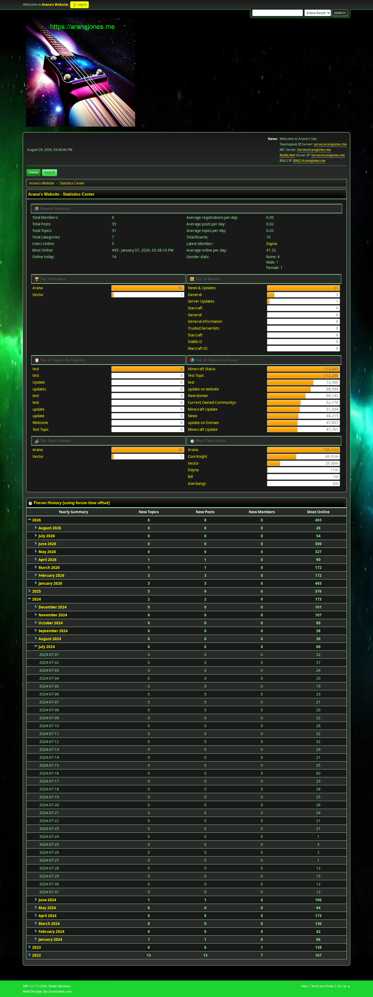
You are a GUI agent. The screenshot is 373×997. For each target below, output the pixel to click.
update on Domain (203, 422)
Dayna (271, 243)
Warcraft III (198, 348)
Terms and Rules (322, 986)
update (38, 409)
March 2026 (49, 567)
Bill (190, 476)
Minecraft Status (201, 368)
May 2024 (47, 907)
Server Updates (201, 301)
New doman (198, 395)
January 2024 (50, 939)
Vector (38, 294)
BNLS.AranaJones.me (309, 160)
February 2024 (51, 931)
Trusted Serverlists (203, 328)
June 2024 (47, 899)
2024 (36, 599)
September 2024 (53, 630)
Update (38, 382)
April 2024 (48, 915)
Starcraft (195, 308)
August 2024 (50, 638)
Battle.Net (287, 155)
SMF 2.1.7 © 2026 (35, 986)
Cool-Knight (197, 456)
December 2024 (53, 607)
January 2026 (50, 583)
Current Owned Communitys (212, 402)
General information (205, 321)
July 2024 (47, 646)
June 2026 (47, 543)
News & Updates (202, 287)
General (195, 294)
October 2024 (51, 622)
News (192, 415)
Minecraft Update (203, 409)
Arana (37, 287)
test (35, 368)
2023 (36, 947)
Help (304, 986)
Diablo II (195, 341)
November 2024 (53, 615)
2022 (36, 955)
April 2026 (48, 559)
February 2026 (51, 575)
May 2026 (47, 551)
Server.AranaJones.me (314, 149)
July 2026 (47, 535)
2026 (36, 520)
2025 (36, 591)
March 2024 (49, 923)
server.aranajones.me (330, 144)
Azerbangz (197, 483)
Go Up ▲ (344, 986)
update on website (203, 389)
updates (39, 389)
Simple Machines (59, 986)
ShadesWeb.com (60, 991)
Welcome (40, 422)
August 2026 (50, 528)
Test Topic (40, 429)
